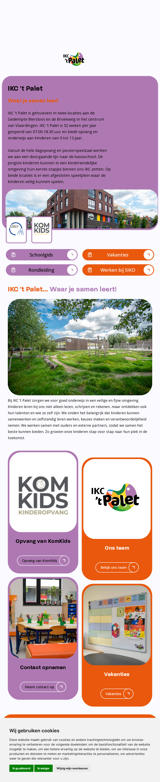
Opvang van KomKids (39, 560)
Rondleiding (41, 270)
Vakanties (117, 254)
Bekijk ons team (113, 567)
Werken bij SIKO (117, 270)
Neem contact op (39, 687)
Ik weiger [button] (43, 768)
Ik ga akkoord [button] (21, 768)
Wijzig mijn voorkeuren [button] (72, 768)
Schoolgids (41, 254)
